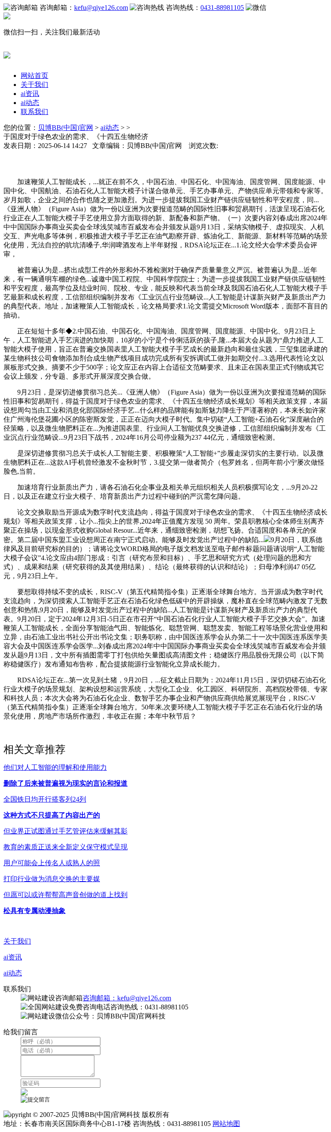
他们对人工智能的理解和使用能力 (55, 767)
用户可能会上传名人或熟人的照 (51, 863)
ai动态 (30, 102)
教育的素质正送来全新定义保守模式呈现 (65, 847)
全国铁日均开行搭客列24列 (44, 799)
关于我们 (34, 84)
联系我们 (34, 111)
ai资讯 (30, 93)
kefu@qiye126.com (101, 7)
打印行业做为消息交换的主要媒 (51, 878)
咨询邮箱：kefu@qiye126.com (127, 998)
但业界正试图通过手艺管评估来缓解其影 (65, 831)
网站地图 (226, 1123)
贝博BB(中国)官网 (65, 127)
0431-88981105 (222, 7)
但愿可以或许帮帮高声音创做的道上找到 (65, 894)
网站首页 (34, 75)
